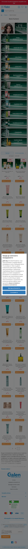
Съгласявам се (14, 292)
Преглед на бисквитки (14, 288)
